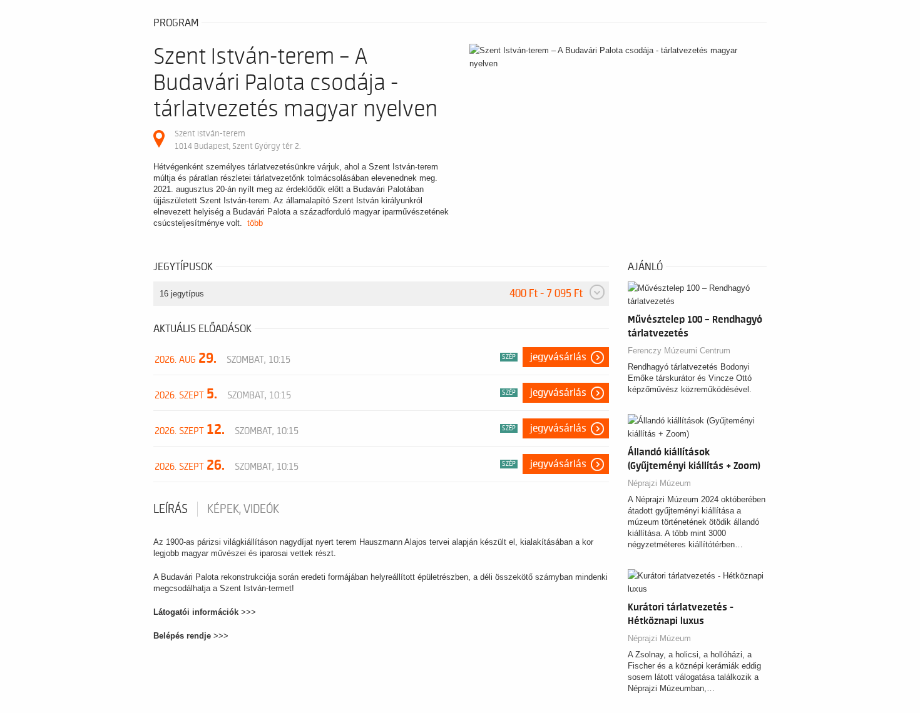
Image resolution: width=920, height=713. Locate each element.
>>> (248, 612)
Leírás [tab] (170, 509)
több (255, 223)
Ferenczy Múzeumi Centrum (679, 350)
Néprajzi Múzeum (659, 483)
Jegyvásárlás (558, 357)
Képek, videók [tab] (243, 509)
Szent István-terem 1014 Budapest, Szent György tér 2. (237, 140)
